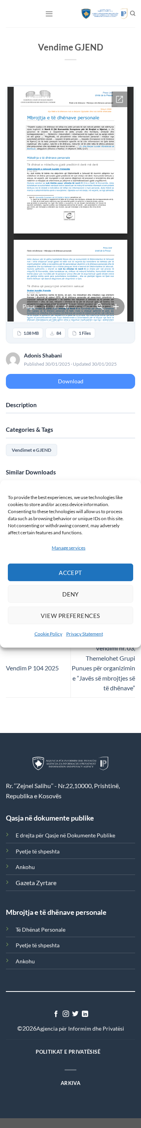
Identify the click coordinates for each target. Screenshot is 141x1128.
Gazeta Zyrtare (36, 882)
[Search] (132, 14)
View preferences (70, 615)
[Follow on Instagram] (66, 1014)
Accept (70, 572)
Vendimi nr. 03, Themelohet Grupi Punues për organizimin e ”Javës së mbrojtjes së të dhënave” (103, 668)
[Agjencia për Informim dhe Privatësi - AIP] (100, 13)
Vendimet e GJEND (31, 450)
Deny (70, 594)
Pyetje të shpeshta (38, 851)
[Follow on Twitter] (75, 1014)
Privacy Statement (84, 634)
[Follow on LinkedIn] (85, 1014)
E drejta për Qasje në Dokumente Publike (65, 835)
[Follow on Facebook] (56, 1014)
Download (70, 381)
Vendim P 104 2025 (32, 668)
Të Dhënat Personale (40, 929)
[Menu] (49, 13)
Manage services (68, 548)
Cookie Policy (48, 634)
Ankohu (25, 867)
